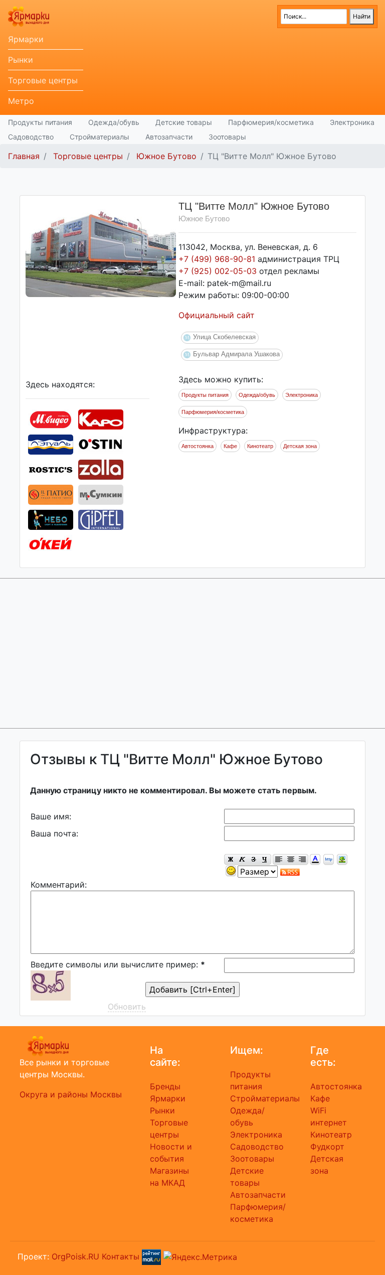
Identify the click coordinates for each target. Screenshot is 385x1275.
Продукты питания (40, 122)
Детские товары (183, 122)
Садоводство (31, 136)
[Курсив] (242, 860)
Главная (24, 156)
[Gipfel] (101, 519)
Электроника (352, 122)
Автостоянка (197, 446)
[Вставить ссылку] (328, 860)
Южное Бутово (166, 156)
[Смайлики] (231, 871)
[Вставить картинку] (342, 860)
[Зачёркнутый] (253, 860)
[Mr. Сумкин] (101, 494)
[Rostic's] (51, 469)
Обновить (127, 1007)
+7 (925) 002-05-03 (218, 271)
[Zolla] (101, 469)
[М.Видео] (51, 418)
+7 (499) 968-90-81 (218, 259)
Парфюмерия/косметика (271, 122)
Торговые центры (43, 80)
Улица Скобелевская (224, 337)
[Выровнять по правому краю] (302, 860)
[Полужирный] (230, 860)
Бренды (165, 1086)
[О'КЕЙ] (51, 544)
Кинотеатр (260, 446)
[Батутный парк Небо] (51, 519)
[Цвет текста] (315, 860)
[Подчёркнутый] (265, 860)
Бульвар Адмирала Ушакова (236, 354)
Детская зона (300, 446)
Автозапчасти (168, 136)
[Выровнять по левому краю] (279, 860)
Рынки (20, 60)
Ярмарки (26, 39)
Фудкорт (327, 1147)
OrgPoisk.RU (75, 1256)
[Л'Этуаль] (51, 444)
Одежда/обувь (113, 122)
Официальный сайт (216, 315)
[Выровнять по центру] (290, 860)
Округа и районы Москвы (71, 1094)
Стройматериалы (99, 136)
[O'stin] (101, 444)
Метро (21, 101)
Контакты (120, 1256)
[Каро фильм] (101, 418)
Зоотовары (227, 136)
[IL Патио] (51, 494)
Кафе (230, 446)
